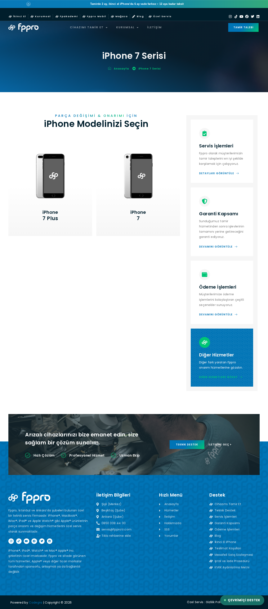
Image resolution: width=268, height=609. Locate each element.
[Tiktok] (236, 16)
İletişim (154, 27)
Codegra (35, 602)
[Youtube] (241, 16)
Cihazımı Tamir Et (87, 27)
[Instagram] (230, 16)
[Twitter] (252, 16)
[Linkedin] (258, 16)
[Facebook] (247, 16)
